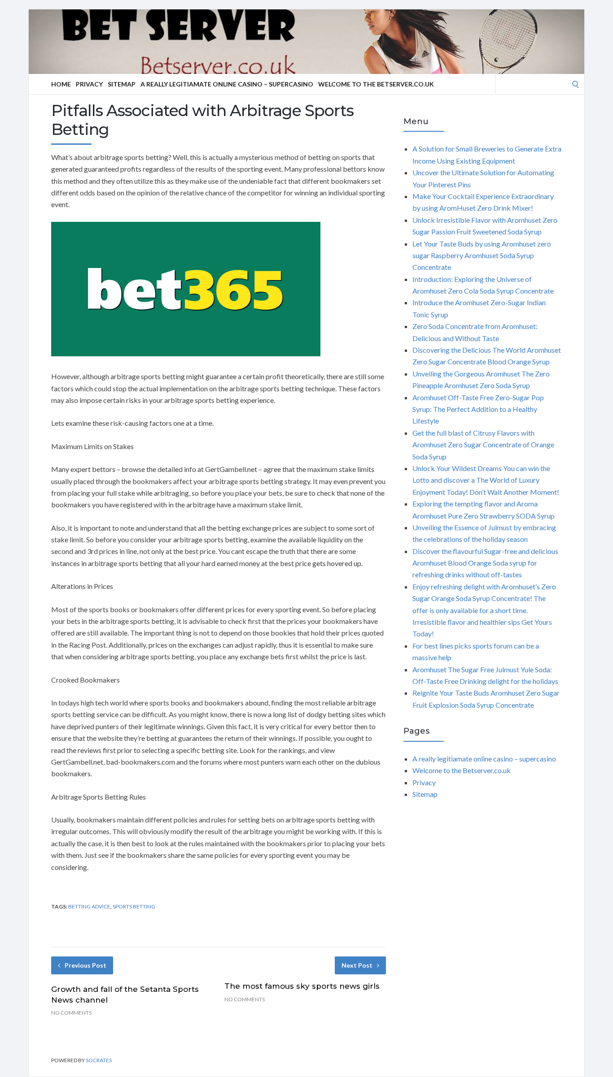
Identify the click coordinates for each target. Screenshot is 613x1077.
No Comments (71, 1012)
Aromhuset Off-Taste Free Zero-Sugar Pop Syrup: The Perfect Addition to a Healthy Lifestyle (478, 409)
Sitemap (122, 84)
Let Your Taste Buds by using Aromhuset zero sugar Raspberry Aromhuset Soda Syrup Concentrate (481, 255)
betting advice (89, 906)
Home (61, 84)
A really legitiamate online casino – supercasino (226, 84)
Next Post (357, 965)
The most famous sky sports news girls (302, 986)
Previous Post (85, 965)
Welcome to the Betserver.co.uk (376, 84)
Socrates (99, 1060)
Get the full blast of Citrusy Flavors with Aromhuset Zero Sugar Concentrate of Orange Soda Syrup (483, 444)
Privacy (89, 84)
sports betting (134, 906)
